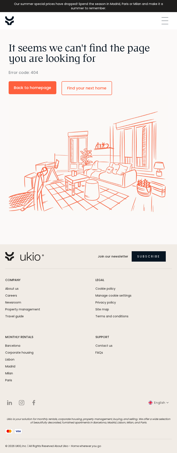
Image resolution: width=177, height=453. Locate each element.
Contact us (103, 345)
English (159, 403)
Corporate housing (19, 352)
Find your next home (86, 88)
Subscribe (148, 256)
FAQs (99, 352)
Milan (9, 373)
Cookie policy (105, 288)
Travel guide (14, 316)
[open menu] (165, 20)
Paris (8, 380)
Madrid (10, 366)
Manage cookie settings (113, 295)
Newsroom (13, 302)
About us (12, 288)
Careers (11, 295)
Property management (22, 309)
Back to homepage (32, 87)
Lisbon (9, 359)
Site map (102, 309)
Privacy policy (105, 302)
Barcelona (12, 345)
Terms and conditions (111, 316)
